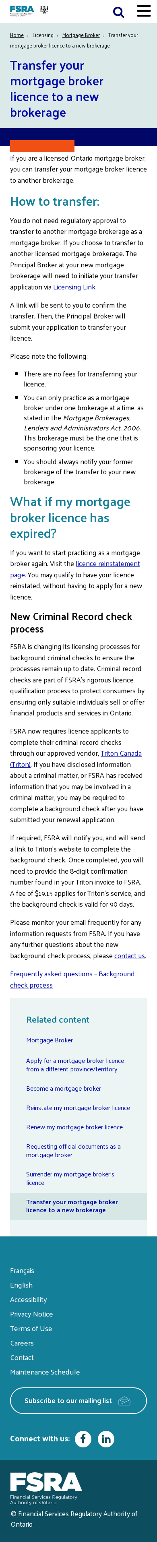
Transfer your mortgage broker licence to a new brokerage (72, 1206)
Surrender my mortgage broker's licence (70, 1178)
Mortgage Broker (81, 34)
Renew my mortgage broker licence (74, 1127)
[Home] (30, 11)
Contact (22, 1357)
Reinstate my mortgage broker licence (78, 1107)
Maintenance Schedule (45, 1371)
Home (17, 34)
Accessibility (28, 1299)
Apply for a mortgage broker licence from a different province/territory (75, 1064)
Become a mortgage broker (63, 1088)
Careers (22, 1342)
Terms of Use (31, 1328)
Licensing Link (74, 286)
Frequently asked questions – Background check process (72, 979)
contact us (129, 955)
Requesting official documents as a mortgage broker (73, 1150)
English (21, 1284)
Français (22, 1270)
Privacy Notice (31, 1313)
